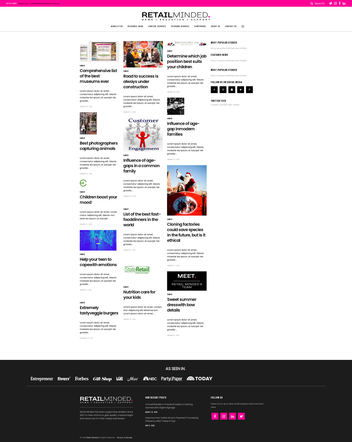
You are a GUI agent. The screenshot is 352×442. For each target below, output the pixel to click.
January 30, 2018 (86, 106)
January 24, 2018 (86, 174)
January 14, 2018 (129, 250)
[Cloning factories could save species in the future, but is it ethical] (187, 190)
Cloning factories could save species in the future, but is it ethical (186, 232)
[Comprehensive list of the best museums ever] (99, 51)
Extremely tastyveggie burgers (99, 310)
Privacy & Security (124, 437)
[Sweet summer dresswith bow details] (187, 281)
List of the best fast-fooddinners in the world (142, 219)
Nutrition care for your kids (139, 294)
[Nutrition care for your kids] (137, 269)
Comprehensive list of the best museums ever (98, 76)
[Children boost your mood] (94, 183)
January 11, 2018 (86, 290)
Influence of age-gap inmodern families (183, 129)
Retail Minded (92, 437)
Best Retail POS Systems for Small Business (38, 3)
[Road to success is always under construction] (143, 54)
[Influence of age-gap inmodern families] (175, 106)
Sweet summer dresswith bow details (181, 304)
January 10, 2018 (129, 319)
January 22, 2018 (173, 265)
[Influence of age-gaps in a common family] (143, 135)
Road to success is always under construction (140, 81)
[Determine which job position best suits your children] (187, 44)
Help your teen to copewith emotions (98, 262)
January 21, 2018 (86, 224)
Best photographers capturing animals (99, 145)
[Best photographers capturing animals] (88, 123)
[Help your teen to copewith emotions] (98, 240)
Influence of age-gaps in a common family (141, 165)
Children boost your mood (98, 199)
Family (82, 65)
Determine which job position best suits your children (186, 61)
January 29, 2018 (173, 159)
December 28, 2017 (86, 338)
